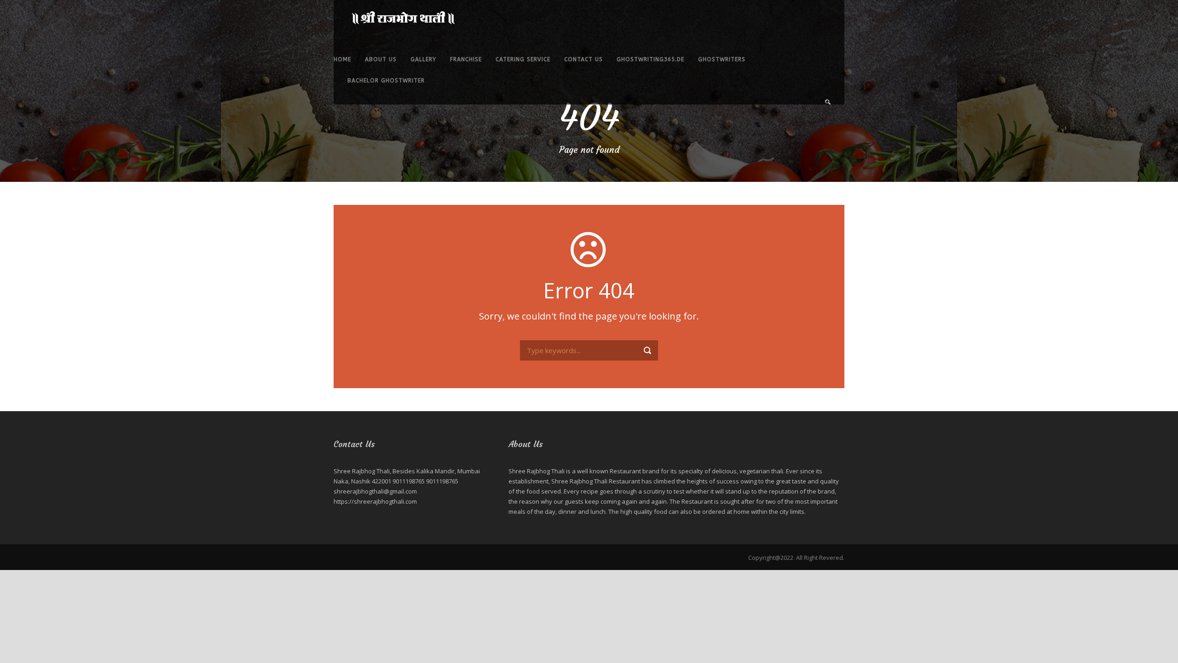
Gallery (423, 59)
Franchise (466, 59)
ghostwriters (721, 59)
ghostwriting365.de (650, 59)
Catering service (523, 59)
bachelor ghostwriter (386, 80)
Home (342, 59)
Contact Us (583, 59)
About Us (381, 59)
